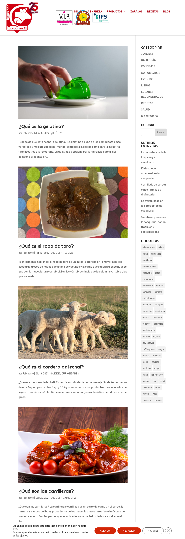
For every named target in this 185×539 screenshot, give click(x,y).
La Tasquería (148, 349)
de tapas (159, 304)
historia (146, 336)
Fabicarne (28, 133)
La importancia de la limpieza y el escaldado (153, 156)
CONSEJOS (148, 66)
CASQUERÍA (69, 497)
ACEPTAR (105, 530)
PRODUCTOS (114, 11)
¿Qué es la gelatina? (41, 126)
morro (145, 362)
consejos (147, 292)
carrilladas (156, 253)
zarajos (158, 400)
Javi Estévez (148, 343)
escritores (160, 311)
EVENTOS (147, 79)
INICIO (77, 11)
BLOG (166, 11)
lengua (161, 349)
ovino (145, 374)
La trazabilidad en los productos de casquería (152, 205)
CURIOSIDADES (70, 373)
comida (159, 285)
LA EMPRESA (94, 11)
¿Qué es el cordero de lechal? (51, 367)
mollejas (157, 355)
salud (162, 381)
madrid (146, 355)
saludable (147, 387)
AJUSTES (153, 530)
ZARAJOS (136, 11)
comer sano (148, 279)
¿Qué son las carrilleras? (46, 491)
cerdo (157, 272)
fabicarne (157, 317)
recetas (146, 381)
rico (154, 381)
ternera (146, 393)
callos (161, 247)
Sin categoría (149, 115)
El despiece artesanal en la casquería (150, 173)
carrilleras (147, 260)
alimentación (149, 247)
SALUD (145, 109)
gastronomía (149, 330)
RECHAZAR (129, 530)
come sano (148, 285)
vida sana (147, 400)
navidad (155, 362)
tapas (157, 387)
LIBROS (145, 85)
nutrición (147, 368)
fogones (146, 323)
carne (145, 253)
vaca (155, 393)
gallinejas (158, 323)
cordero (158, 292)
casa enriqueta (149, 266)
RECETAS (153, 11)
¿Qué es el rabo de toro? (46, 246)
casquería (147, 272)
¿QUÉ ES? (56, 133)
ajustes (24, 535)
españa (146, 317)
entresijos (147, 311)
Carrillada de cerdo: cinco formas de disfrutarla (153, 189)
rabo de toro (157, 374)
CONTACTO (80, 24)
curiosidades (149, 298)
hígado (156, 336)
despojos (147, 304)
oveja (156, 368)
